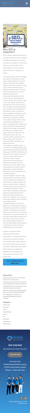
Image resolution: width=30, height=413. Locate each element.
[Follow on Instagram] (25, 398)
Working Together (13, 401)
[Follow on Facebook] (21, 398)
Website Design (6, 324)
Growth (4, 309)
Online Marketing (7, 312)
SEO (4, 316)
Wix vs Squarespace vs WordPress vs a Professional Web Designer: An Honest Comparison (12, 296)
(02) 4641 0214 (15, 362)
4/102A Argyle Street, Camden (15, 367)
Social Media (6, 319)
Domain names (6, 305)
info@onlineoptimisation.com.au (15, 364)
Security (5, 314)
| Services (20, 401)
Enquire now (15, 354)
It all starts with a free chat (15, 262)
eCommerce (6, 307)
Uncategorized (6, 321)
